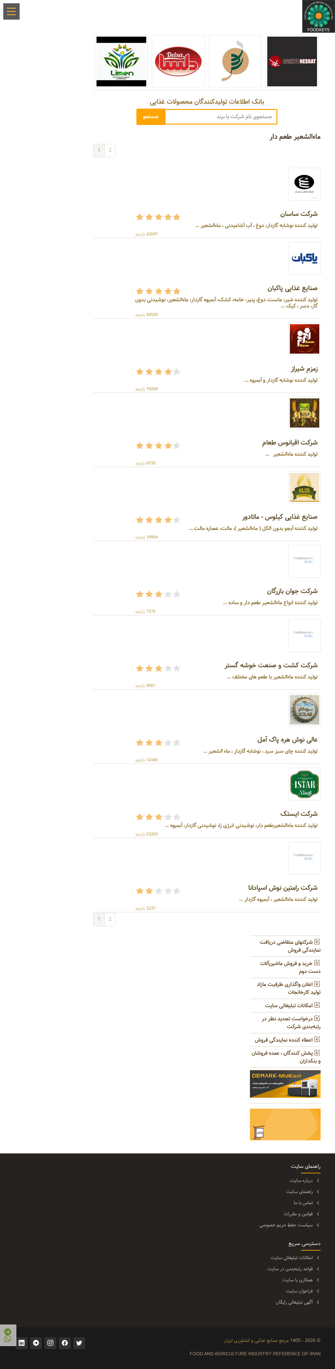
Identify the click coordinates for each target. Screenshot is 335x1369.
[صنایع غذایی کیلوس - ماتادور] (304, 487)
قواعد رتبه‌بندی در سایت (290, 1269)
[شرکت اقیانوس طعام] (304, 413)
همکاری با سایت (297, 1280)
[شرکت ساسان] (304, 184)
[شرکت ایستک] (304, 784)
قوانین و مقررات (298, 1214)
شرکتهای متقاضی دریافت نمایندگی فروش (290, 946)
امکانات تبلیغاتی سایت (289, 1006)
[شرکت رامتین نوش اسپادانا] (304, 858)
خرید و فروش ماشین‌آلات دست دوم (290, 967)
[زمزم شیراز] (304, 339)
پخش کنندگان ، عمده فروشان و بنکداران (286, 1057)
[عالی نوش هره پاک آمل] (304, 710)
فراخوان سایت (299, 1291)
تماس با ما (303, 1203)
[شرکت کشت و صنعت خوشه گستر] (304, 635)
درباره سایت (301, 1180)
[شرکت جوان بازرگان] (304, 561)
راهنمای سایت (299, 1191)
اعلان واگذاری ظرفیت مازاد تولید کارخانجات (289, 988)
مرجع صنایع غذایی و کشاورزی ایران (256, 1340)
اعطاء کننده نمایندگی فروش (284, 1040)
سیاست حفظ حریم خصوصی (286, 1225)
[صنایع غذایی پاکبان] (304, 258)
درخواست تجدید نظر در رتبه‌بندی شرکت (291, 1023)
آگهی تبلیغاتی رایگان (294, 1302)
